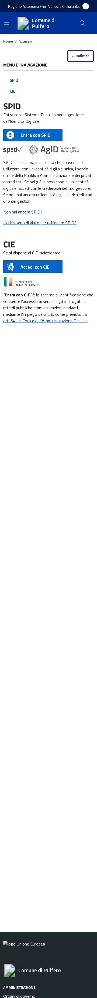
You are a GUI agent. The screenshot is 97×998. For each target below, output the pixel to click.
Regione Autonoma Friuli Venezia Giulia (39, 6)
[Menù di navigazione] (6, 22)
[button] (75, 6)
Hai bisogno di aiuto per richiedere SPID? (40, 222)
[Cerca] (82, 23)
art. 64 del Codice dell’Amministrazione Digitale (45, 320)
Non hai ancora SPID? (23, 212)
